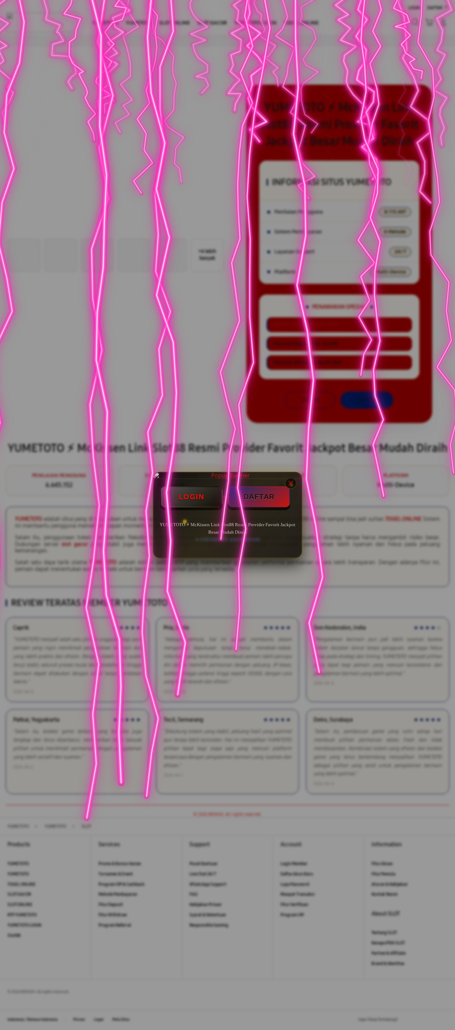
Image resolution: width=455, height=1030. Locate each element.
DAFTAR (259, 497)
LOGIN (191, 497)
